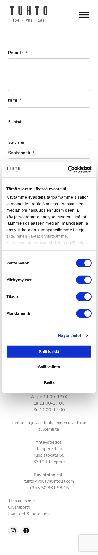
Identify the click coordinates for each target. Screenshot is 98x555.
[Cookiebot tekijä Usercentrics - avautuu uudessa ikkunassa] (69, 169)
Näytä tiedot (69, 335)
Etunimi (14, 122)
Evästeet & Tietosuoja (29, 514)
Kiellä (49, 382)
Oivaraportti (19, 507)
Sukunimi (16, 142)
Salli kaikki (49, 351)
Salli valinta (49, 366)
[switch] (84, 279)
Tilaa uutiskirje (21, 501)
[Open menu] (84, 15)
